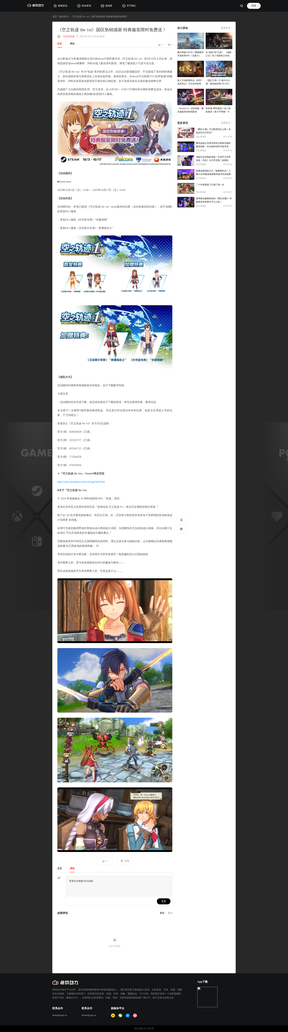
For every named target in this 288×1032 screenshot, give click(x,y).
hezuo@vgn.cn (59, 1015)
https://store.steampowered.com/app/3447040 (81, 481)
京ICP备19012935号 (144, 1028)
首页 (54, 16)
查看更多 (225, 28)
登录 (254, 6)
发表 (163, 901)
